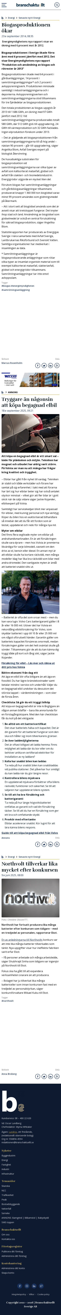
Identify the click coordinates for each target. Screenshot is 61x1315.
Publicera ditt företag (12, 1251)
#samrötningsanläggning (16, 289)
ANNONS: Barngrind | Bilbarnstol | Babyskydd (25, 1217)
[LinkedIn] (34, 1286)
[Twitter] (41, 1286)
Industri (5, 1169)
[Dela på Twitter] (44, 365)
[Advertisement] (30, 325)
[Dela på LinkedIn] (50, 365)
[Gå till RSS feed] (57, 365)
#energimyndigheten (22, 285)
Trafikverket (8, 1195)
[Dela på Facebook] (37, 365)
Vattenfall (6, 1208)
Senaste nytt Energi (29, 17)
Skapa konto (8, 1272)
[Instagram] (26, 1286)
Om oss (6, 1234)
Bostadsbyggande (11, 1204)
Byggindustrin (8, 1155)
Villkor (32, 1294)
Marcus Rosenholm (12, 363)
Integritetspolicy (19, 1294)
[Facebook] (19, 1286)
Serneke (6, 1213)
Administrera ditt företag (14, 1256)
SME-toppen (8, 1222)
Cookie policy (43, 1294)
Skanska (6, 1185)
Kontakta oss (8, 1239)
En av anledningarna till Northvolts (22, 940)
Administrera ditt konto (13, 1268)
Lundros (13, 1131)
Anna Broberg (9, 1074)
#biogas (6, 285)
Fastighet (6, 1164)
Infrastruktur (8, 1173)
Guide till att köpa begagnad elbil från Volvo (30, 833)
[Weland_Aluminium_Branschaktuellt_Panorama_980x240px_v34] (30, 380)
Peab (4, 1199)
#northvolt (8, 1000)
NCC (4, 1190)
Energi (11, 17)
